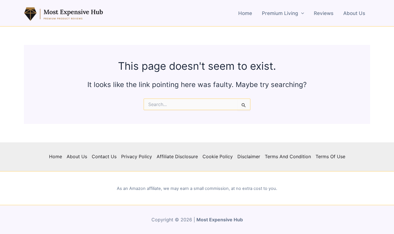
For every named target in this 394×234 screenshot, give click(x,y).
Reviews (323, 13)
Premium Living (280, 13)
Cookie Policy (217, 156)
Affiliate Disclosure (177, 156)
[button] (301, 13)
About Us (354, 13)
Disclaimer (248, 156)
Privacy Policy (136, 156)
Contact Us (104, 156)
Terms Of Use (330, 156)
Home (245, 13)
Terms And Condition (288, 156)
